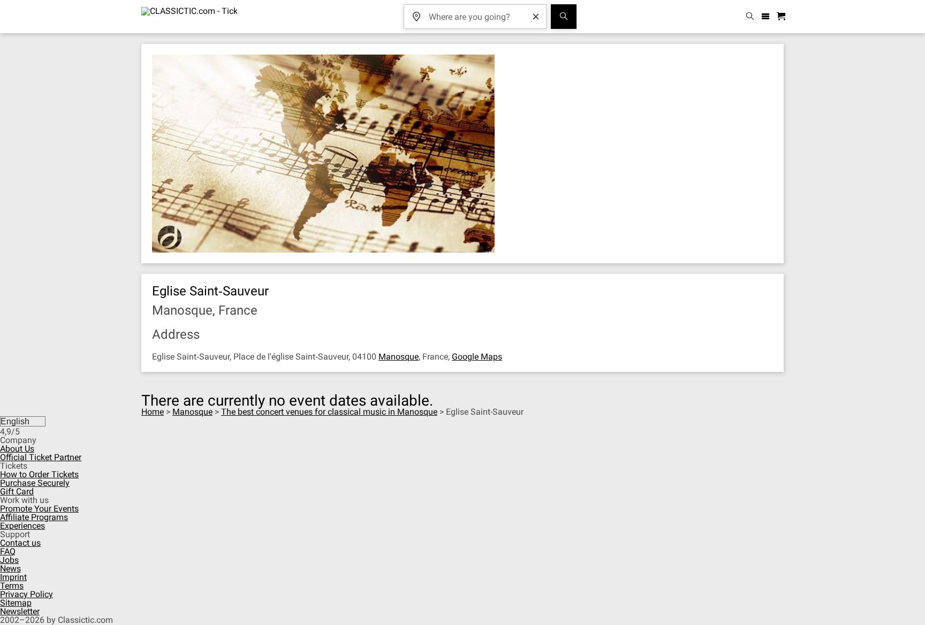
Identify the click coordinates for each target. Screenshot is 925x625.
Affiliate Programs (34, 517)
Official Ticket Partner (40, 457)
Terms (12, 586)
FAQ (8, 551)
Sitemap (16, 603)
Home (152, 412)
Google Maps (477, 357)
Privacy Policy (26, 594)
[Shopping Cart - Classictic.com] (782, 17)
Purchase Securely (35, 483)
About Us (17, 449)
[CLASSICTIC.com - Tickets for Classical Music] (189, 16)
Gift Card (17, 491)
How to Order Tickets (39, 474)
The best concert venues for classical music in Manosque (329, 412)
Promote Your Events (39, 509)
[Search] (564, 16)
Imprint (13, 577)
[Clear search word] (536, 16)
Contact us (20, 543)
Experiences (22, 526)
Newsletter (20, 611)
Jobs (9, 560)
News (10, 568)
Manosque (398, 357)
